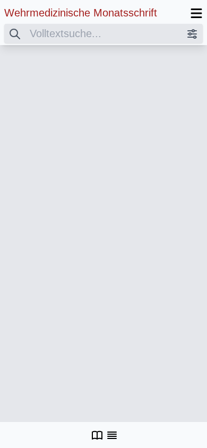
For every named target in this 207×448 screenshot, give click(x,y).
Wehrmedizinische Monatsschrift (80, 13)
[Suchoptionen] (192, 33)
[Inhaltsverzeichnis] (112, 435)
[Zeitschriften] (97, 435)
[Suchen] (14, 33)
